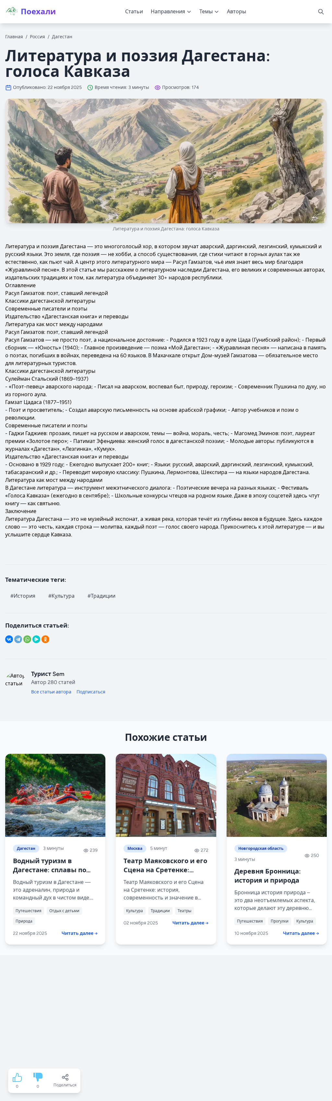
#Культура (61, 596)
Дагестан (62, 37)
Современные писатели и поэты (46, 309)
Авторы (236, 11)
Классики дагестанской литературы (50, 301)
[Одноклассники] (45, 639)
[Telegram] (18, 639)
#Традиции (101, 596)
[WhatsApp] (27, 639)
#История (22, 596)
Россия (37, 37)
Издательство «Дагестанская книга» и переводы (66, 316)
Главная (14, 37)
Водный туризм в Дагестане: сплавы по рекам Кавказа (49, 870)
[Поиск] (321, 12)
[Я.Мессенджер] (36, 639)
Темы (206, 11)
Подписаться (91, 692)
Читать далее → (80, 933)
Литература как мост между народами (53, 324)
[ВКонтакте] (9, 639)
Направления (168, 11)
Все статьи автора (51, 692)
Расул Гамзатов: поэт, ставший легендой (56, 293)
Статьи (134, 11)
